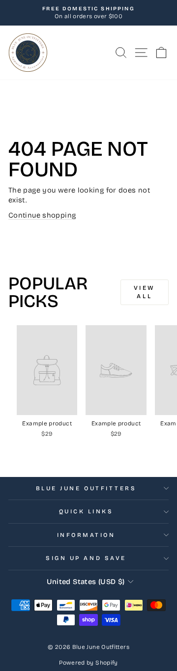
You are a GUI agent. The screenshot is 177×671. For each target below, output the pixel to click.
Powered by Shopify (88, 662)
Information (86, 534)
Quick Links (86, 511)
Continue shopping (42, 215)
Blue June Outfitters (86, 488)
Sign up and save (86, 558)
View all (144, 292)
